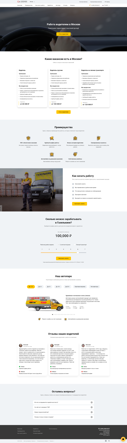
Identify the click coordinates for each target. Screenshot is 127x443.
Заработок (50, 5)
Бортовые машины (80, 286)
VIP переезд (107, 1)
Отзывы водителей (37, 433)
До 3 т (40, 286)
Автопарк (58, 5)
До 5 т (49, 286)
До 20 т (67, 286)
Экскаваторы (94, 286)
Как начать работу (40, 5)
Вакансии (19, 5)
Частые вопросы (53, 428)
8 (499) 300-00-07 (95, 5)
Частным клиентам (83, 1)
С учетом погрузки (65, 244)
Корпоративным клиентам (96, 1)
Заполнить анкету (79, 203)
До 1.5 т (31, 286)
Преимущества (28, 5)
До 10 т (58, 286)
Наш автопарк (36, 431)
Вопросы (72, 5)
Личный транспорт (81, 244)
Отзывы (65, 5)
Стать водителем (63, 34)
